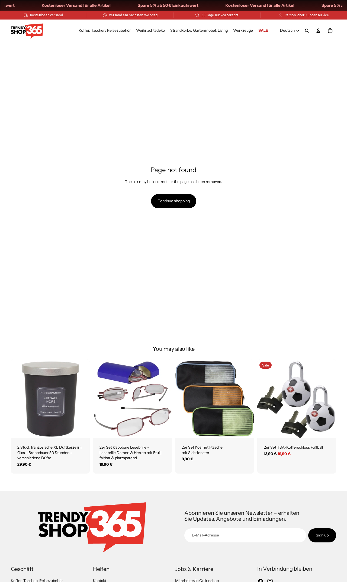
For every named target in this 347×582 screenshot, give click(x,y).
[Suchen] (307, 31)
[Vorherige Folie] (19, 399)
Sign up (322, 535)
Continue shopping (174, 200)
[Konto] (318, 31)
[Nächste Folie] (81, 399)
